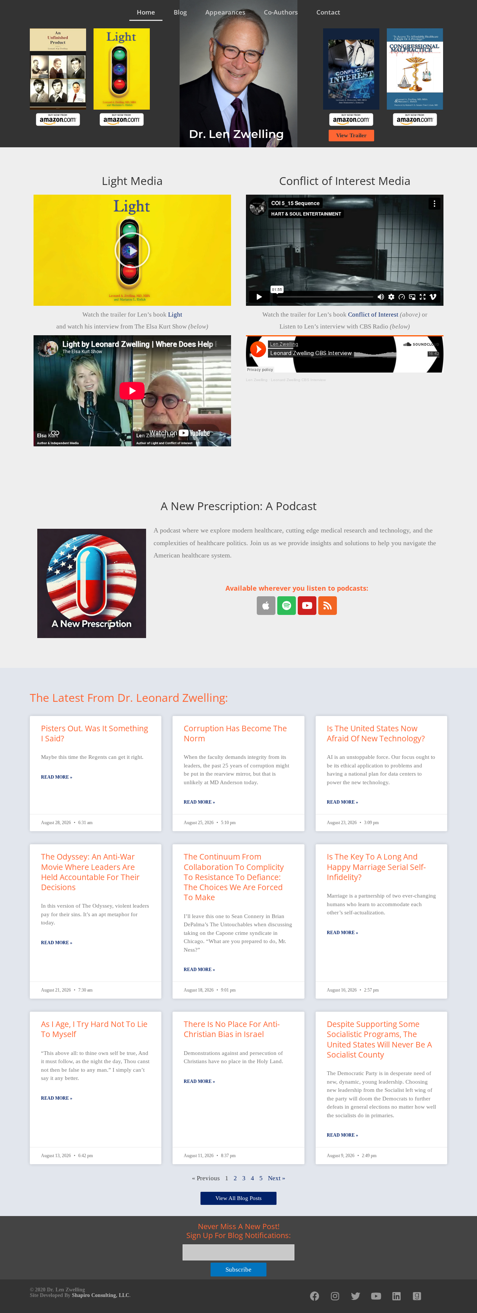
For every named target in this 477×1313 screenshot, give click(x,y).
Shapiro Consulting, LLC (100, 1295)
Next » (276, 1178)
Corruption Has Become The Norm (235, 733)
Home (146, 12)
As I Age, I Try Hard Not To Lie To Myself (94, 1029)
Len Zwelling (257, 380)
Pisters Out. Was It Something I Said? (94, 733)
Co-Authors (281, 12)
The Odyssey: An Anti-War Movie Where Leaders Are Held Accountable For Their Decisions (90, 871)
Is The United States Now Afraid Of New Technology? (376, 733)
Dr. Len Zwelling (236, 134)
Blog (180, 12)
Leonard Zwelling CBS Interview (298, 380)
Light (175, 314)
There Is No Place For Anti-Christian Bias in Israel (232, 1029)
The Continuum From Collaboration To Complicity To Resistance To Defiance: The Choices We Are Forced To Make (234, 876)
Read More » (56, 777)
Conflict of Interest (373, 314)
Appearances (225, 12)
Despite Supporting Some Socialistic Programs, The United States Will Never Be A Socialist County (379, 1039)
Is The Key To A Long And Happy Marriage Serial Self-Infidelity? (376, 866)
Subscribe (238, 1269)
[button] (132, 250)
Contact (328, 12)
